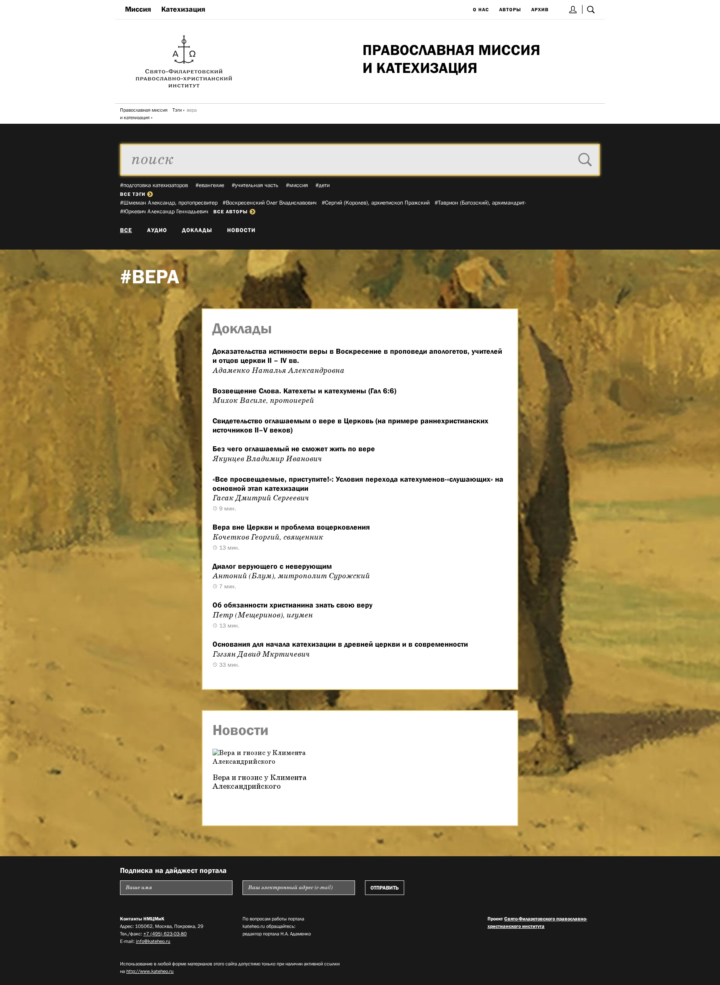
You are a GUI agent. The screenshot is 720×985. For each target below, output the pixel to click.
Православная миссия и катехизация (144, 113)
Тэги (177, 110)
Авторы (510, 9)
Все (126, 230)
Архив (540, 9)
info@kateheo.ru (153, 941)
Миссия (138, 9)
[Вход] (573, 9)
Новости (241, 230)
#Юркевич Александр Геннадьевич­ (164, 211)
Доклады (197, 230)
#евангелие (209, 185)
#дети (322, 185)
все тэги (132, 194)
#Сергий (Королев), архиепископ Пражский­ (376, 202)
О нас (481, 9)
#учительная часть (255, 185)
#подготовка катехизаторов (154, 185)
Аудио (157, 230)
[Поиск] (591, 9)
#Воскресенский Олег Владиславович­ (269, 202)
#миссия (297, 185)
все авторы (230, 212)
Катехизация (183, 9)
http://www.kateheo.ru (150, 971)
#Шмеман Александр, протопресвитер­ (169, 202)
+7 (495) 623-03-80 (165, 934)
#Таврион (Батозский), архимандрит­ (480, 202)
